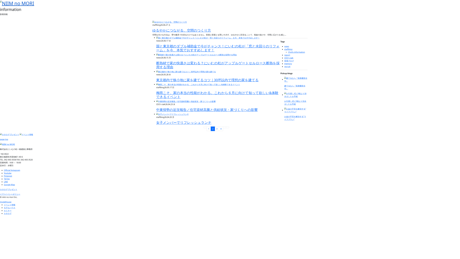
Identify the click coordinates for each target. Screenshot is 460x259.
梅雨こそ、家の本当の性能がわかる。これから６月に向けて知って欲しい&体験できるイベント (217, 94)
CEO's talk (288, 58)
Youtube (7, 173)
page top (4, 139)
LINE (6, 181)
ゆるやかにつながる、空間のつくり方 (181, 30)
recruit (287, 66)
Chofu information (296, 52)
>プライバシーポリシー (10, 194)
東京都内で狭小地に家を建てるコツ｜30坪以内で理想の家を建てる (207, 80)
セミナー (8, 210)
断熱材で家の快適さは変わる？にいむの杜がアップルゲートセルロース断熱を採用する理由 (218, 65)
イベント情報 (9, 204)
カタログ (8, 213)
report (287, 55)
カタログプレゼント (8, 189)
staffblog (288, 49)
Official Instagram (12, 170)
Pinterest (8, 176)
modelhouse (5, 202)
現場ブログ (289, 60)
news (286, 46)
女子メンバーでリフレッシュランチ (183, 122)
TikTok (7, 179)
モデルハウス (9, 207)
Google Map (9, 184)
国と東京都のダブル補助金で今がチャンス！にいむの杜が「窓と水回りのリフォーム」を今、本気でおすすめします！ (218, 48)
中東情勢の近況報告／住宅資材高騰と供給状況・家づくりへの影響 (207, 109)
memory (288, 63)
